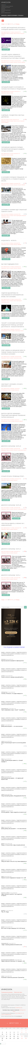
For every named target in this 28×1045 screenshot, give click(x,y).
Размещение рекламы (7, 992)
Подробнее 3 (5, 318)
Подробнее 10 (5, 204)
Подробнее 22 (5, 379)
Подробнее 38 (5, 408)
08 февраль (12, 214)
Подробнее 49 (5, 570)
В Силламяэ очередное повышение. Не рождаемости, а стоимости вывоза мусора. (14, 179)
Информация (3, 33)
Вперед (17, 24)
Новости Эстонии (17, 33)
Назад (2, 24)
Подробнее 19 (5, 172)
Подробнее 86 (16, 518)
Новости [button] (3, 5)
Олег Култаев (6, 119)
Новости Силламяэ (10, 33)
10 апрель (12, 32)
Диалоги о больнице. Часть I (10, 575)
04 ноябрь (11, 448)
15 (21, 1034)
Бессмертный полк (5, 10)
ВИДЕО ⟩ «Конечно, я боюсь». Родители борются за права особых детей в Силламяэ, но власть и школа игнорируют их (14, 654)
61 (15, 24)
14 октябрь (11, 507)
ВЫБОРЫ (23, 62)
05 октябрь (11, 551)
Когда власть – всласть (8, 240)
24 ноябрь (12, 419)
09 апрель (12, 60)
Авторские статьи (5, 7)
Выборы (3, 8)
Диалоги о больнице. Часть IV (11, 446)
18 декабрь (12, 329)
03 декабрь (12, 388)
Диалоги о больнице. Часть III (11, 505)
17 (2, 1036)
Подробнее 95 (5, 82)
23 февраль (12, 183)
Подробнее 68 (5, 110)
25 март (11, 119)
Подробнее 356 (6, 345)
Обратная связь (18, 992)
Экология (3, 34)
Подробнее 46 (5, 543)
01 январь (12, 299)
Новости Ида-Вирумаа (17, 215)
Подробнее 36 (5, 500)
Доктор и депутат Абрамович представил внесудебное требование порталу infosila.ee (13, 415)
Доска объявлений (6, 12)
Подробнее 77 (5, 49)
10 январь (12, 266)
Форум (2, 11)
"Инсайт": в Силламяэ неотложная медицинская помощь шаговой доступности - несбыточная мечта (12, 324)
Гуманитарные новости (7, 6)
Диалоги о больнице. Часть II (11, 549)
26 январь (11, 243)
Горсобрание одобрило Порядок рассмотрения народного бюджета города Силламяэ (12, 149)
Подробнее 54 (5, 595)
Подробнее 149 (6, 441)
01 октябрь (11, 577)
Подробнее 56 (5, 471)
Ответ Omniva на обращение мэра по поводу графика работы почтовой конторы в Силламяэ (13, 352)
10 (12, 24)
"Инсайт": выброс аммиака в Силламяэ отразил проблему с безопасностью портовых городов (13, 56)
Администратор (6, 32)
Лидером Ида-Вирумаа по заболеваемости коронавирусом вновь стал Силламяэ (12, 294)
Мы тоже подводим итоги (9, 264)
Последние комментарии (14, 647)
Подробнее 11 (5, 235)
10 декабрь (12, 356)
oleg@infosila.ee (18, 1007)
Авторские (22, 33)
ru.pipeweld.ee (19, 1016)
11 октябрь (12, 527)
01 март (11, 153)
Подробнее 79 (5, 142)
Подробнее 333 (6, 259)
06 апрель (12, 91)
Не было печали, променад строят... (13, 476)
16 (26, 1034)
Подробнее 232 (6, 287)
